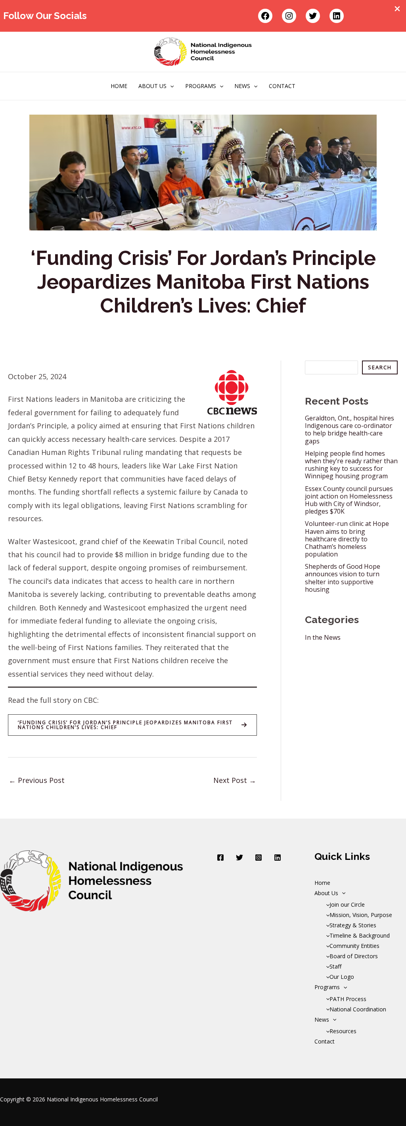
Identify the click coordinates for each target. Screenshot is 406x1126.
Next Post (234, 780)
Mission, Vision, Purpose (360, 915)
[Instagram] (258, 857)
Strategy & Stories (352, 925)
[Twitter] (239, 857)
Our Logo (341, 976)
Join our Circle (347, 904)
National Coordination (357, 1009)
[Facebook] (220, 857)
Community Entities (354, 946)
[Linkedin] (277, 857)
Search (380, 367)
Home (119, 86)
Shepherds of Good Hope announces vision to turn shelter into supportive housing (342, 578)
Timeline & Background (359, 935)
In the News (323, 637)
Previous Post (37, 780)
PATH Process (347, 999)
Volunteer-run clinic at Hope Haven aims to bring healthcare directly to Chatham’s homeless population (347, 538)
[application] (170, 86)
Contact (282, 86)
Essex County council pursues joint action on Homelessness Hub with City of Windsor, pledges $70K (349, 500)
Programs (200, 86)
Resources (342, 1031)
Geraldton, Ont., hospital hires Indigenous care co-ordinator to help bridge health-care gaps (349, 429)
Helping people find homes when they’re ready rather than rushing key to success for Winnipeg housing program (351, 465)
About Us (152, 86)
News (242, 86)
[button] (132, 725)
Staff (335, 966)
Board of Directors (353, 956)
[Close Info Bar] (397, 9)
